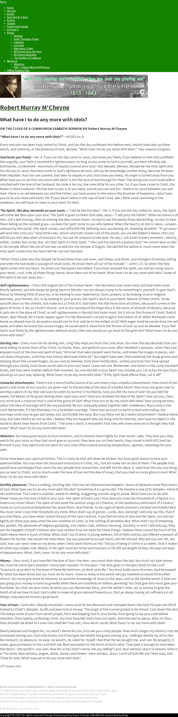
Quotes (11, 23)
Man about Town (23, 48)
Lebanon (19, 42)
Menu (3, 2)
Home (10, 7)
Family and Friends (17, 26)
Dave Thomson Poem (26, 39)
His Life (11, 11)
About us (12, 61)
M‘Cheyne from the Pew (27, 51)
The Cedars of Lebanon (27, 58)
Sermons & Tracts (17, 17)
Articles (18, 36)
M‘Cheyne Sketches (25, 54)
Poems (11, 20)
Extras (10, 32)
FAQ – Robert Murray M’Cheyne (32, 67)
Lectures (19, 45)
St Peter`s (12, 29)
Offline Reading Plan (18, 70)
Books (10, 14)
